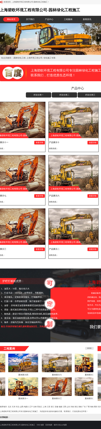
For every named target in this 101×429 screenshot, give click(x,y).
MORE (89, 348)
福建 (60, 407)
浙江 (52, 407)
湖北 (76, 407)
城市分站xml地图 (60, 425)
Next (98, 38)
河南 (72, 407)
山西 (21, 407)
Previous (2, 38)
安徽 (56, 407)
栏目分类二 (64, 95)
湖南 (80, 407)
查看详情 (24, 143)
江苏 (48, 407)
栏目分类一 (38, 95)
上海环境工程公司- (35, 58)
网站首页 (11, 19)
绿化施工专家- (49, 58)
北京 (9, 407)
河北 (17, 407)
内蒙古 (26, 407)
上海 (44, 407)
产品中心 (49, 19)
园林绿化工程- (20, 58)
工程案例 (68, 19)
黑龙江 (39, 407)
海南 (92, 407)
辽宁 (31, 407)
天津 (13, 407)
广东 (84, 407)
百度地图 (48, 425)
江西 (64, 407)
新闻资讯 (87, 19)
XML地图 (40, 425)
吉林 (35, 407)
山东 (68, 407)
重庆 (96, 407)
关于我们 (30, 19)
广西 (88, 407)
